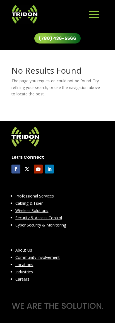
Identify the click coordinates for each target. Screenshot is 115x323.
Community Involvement (37, 257)
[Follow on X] (27, 169)
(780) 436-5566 (57, 38)
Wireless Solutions (31, 210)
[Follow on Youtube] (38, 169)
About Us (23, 250)
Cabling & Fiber (29, 203)
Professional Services (34, 196)
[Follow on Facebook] (15, 169)
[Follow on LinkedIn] (49, 169)
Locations (24, 264)
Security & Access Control (38, 217)
